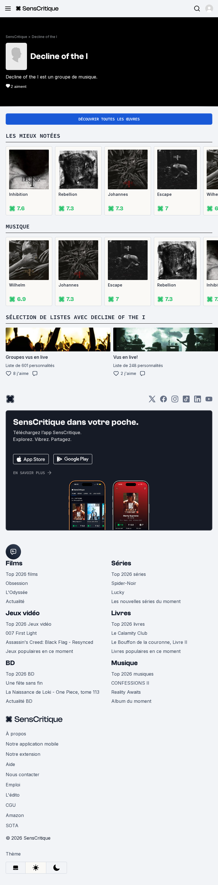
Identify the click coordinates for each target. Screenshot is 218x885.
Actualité (15, 601)
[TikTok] (186, 400)
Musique (124, 663)
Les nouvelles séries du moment (146, 601)
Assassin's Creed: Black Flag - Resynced (49, 642)
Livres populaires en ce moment (146, 651)
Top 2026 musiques (132, 674)
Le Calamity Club (129, 633)
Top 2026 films (22, 574)
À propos (16, 734)
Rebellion (67, 194)
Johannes (118, 194)
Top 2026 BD (20, 674)
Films (14, 563)
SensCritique (16, 37)
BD (10, 663)
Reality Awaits (126, 692)
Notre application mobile (32, 744)
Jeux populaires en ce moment (39, 651)
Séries (121, 563)
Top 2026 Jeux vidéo (28, 624)
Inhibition (18, 194)
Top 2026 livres (128, 624)
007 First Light (21, 633)
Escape (164, 194)
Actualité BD (19, 701)
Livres (121, 613)
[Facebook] (163, 400)
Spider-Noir (123, 583)
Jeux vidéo (23, 613)
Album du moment (131, 701)
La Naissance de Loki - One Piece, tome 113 (52, 692)
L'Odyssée (17, 592)
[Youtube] (209, 400)
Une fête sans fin (24, 683)
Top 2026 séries (128, 574)
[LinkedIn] (197, 400)
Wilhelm (17, 285)
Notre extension (23, 754)
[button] (209, 8)
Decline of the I (44, 37)
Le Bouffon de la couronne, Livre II (149, 642)
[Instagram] (174, 400)
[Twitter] (152, 400)
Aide (10, 764)
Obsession (17, 583)
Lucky (117, 592)
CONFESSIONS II (130, 683)
